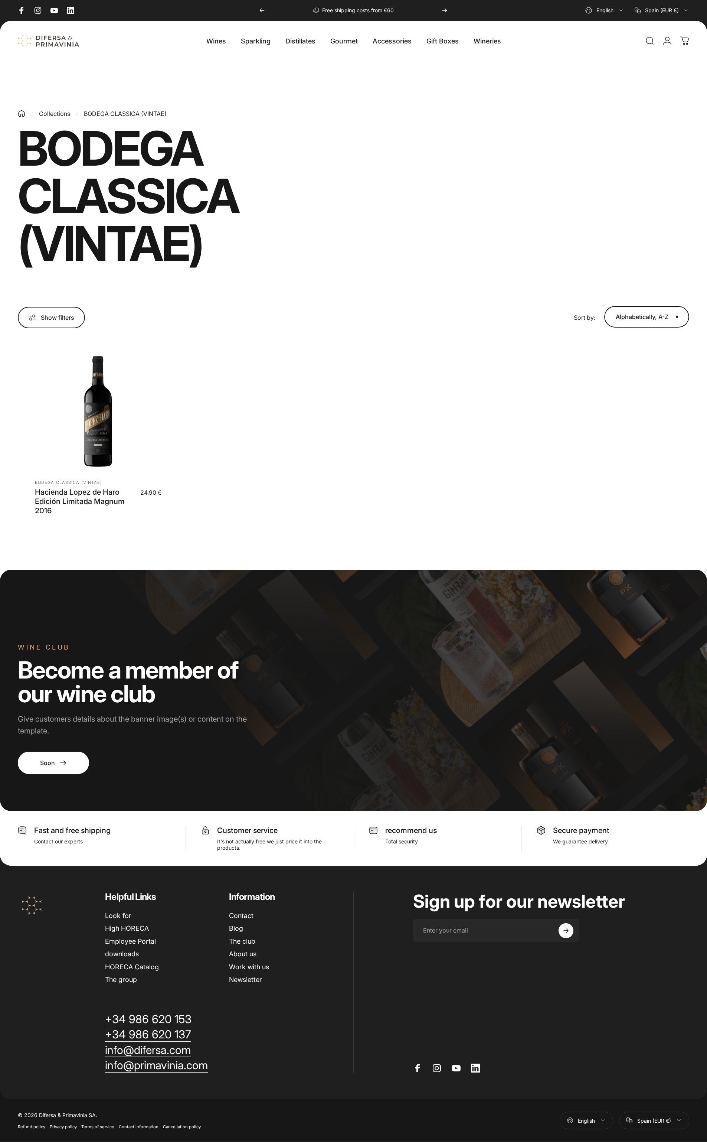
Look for (118, 916)
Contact (241, 916)
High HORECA (127, 928)
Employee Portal (130, 941)
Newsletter (245, 979)
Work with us (249, 967)
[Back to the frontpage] (21, 113)
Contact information (138, 1126)
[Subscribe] (566, 930)
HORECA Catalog (132, 967)
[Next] (444, 10)
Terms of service (97, 1126)
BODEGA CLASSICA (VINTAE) (68, 482)
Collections (54, 113)
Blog (236, 928)
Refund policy (31, 1126)
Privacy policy (63, 1126)
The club (242, 941)
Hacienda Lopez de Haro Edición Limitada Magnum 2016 (80, 501)
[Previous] (262, 10)
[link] (53, 763)
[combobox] (604, 10)
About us (242, 954)
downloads (122, 954)
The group (121, 979)
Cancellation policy (182, 1126)
